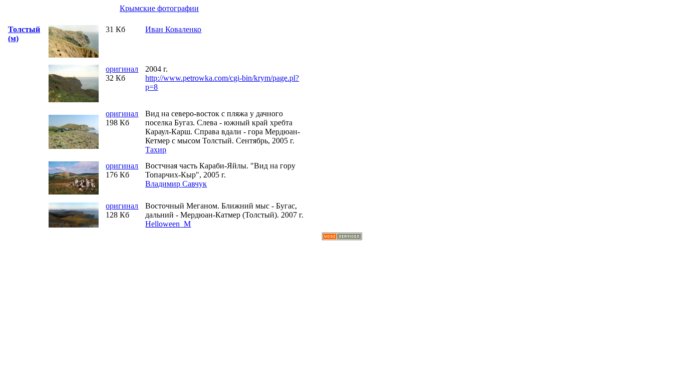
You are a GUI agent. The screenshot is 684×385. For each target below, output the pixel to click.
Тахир (155, 149)
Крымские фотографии (159, 8)
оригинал (122, 69)
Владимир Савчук (176, 183)
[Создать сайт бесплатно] (342, 237)
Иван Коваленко (173, 29)
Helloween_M (168, 224)
